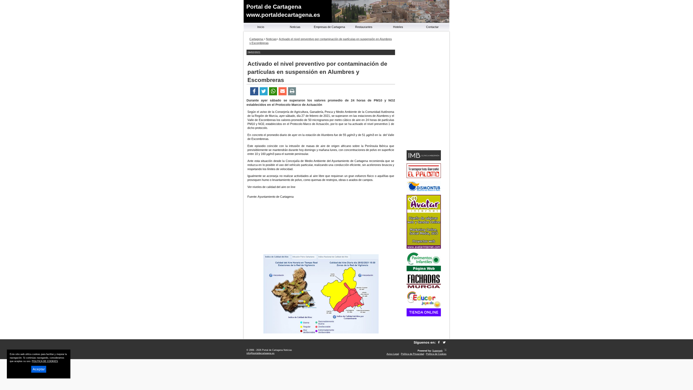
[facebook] (439, 342)
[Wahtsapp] (273, 91)
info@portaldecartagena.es (260, 353)
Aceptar (39, 369)
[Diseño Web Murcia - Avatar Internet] (445, 350)
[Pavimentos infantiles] (424, 270)
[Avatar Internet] (424, 247)
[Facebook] (254, 91)
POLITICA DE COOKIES (45, 361)
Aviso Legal (393, 354)
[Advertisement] (321, 227)
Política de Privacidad (412, 354)
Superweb (437, 350)
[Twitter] (264, 91)
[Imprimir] (292, 91)
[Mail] (282, 91)
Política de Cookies (436, 354)
